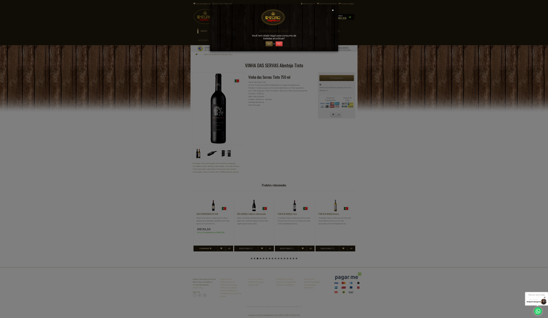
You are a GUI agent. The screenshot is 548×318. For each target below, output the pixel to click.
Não (279, 44)
